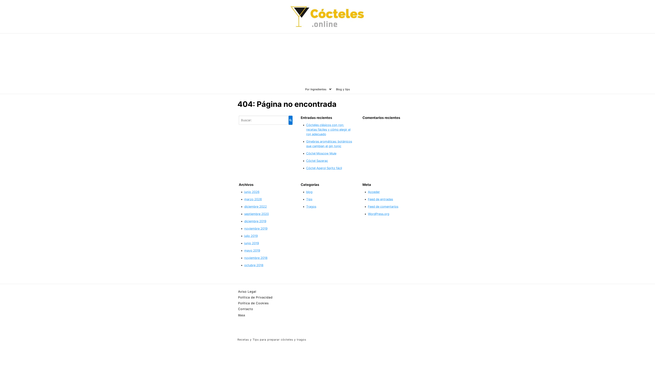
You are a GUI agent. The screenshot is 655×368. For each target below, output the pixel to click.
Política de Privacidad (255, 297)
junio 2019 (251, 243)
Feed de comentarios (383, 206)
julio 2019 (251, 236)
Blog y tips (343, 89)
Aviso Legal (247, 291)
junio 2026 (251, 192)
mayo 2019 (252, 250)
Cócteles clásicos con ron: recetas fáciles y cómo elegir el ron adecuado (328, 129)
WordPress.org (378, 214)
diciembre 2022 (255, 206)
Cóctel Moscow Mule (321, 153)
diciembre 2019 (255, 221)
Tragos (311, 206)
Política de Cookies (253, 303)
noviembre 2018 (255, 258)
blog (309, 192)
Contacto (245, 309)
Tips (309, 199)
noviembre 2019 (255, 228)
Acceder (374, 192)
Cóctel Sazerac (317, 161)
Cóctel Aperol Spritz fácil (324, 168)
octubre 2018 (253, 265)
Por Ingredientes (315, 89)
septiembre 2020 (256, 214)
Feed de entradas (380, 199)
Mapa (241, 314)
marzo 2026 (253, 199)
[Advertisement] (327, 59)
